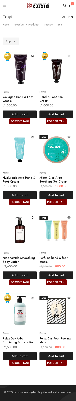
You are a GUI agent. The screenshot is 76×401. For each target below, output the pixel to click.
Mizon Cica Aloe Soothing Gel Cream (53, 180)
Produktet (19, 24)
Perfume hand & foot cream (53, 260)
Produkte (48, 24)
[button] (20, 114)
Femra (6, 92)
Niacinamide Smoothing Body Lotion (19, 260)
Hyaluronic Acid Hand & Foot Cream (19, 180)
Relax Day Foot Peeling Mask (55, 340)
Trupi (8, 41)
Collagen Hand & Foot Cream (18, 99)
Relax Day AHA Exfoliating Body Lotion (18, 340)
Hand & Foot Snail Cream (51, 99)
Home (6, 24)
